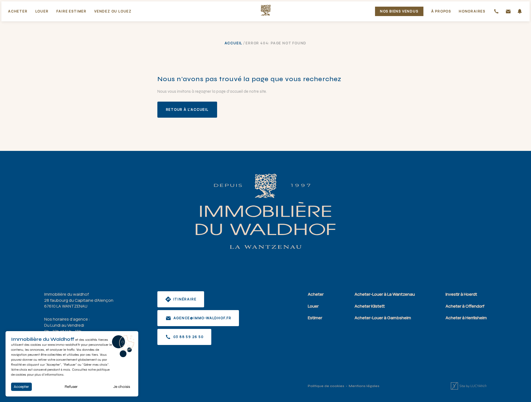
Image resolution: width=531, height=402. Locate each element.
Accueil (234, 43)
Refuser (71, 386)
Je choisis (121, 386)
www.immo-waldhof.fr (64, 345)
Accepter (21, 386)
